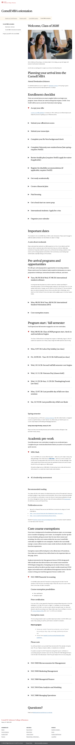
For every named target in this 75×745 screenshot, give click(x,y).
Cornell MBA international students (13, 30)
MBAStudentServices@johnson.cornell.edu (42, 712)
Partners (3, 737)
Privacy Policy (29, 743)
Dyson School (29, 730)
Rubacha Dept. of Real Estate (32, 737)
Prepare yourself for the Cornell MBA (11, 33)
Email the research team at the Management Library (44, 520)
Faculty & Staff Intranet (56, 734)
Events (52, 732)
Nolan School (29, 732)
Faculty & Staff (4, 734)
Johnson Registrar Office (38, 611)
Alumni (2, 730)
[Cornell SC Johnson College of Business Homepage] (37, 720)
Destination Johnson (10, 27)
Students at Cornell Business (11, 18)
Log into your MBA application (37, 113)
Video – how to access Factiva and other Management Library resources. (46, 513)
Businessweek (67, 499)
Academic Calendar (55, 730)
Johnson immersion (49, 418)
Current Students (5, 732)
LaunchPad (53, 737)
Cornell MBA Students (33, 18)
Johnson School (29, 734)
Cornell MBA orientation (8, 24)
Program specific (23, 18)
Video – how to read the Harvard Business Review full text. (43, 516)
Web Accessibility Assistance (41, 743)
